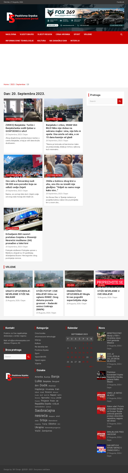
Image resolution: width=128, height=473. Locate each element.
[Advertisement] (64, 64)
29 (83, 362)
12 (72, 353)
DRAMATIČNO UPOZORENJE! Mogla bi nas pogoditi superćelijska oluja (78, 296)
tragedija (38, 424)
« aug (68, 366)
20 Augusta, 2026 (74, 304)
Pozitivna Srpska (13, 119)
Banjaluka (47, 381)
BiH (37, 385)
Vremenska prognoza (52, 428)
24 (91, 357)
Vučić (38, 430)
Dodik (43, 385)
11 (68, 353)
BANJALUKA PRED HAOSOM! (115, 433)
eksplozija (52, 386)
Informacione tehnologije (20, 41)
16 (87, 353)
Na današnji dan (58, 41)
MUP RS (46, 395)
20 (76, 357)
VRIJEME (11, 267)
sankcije (48, 407)
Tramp (44, 424)
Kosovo (48, 392)
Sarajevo (52, 416)
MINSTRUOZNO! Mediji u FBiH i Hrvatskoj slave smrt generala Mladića (114, 338)
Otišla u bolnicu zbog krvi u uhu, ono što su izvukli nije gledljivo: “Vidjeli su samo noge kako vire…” (63, 186)
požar (58, 398)
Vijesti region (45, 34)
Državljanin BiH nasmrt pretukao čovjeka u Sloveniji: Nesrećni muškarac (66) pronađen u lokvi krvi (21, 239)
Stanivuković (52, 421)
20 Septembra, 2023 (14, 134)
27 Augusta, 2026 (114, 346)
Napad (53, 395)
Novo (102, 327)
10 (91, 348)
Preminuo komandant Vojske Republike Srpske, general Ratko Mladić (115, 377)
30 (87, 362)
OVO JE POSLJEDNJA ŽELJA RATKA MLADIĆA (113, 357)
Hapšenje (39, 389)
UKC (58, 424)
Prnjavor (45, 401)
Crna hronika (63, 34)
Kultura (41, 41)
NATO (59, 395)
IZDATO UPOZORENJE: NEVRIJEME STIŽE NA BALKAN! (18, 294)
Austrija (47, 377)
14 (79, 353)
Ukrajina (39, 427)
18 (68, 357)
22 (83, 357)
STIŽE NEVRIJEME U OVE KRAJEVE (108, 293)
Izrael (42, 392)
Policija (53, 398)
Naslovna (11, 34)
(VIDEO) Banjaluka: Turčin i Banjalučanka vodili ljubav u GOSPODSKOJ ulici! (20, 128)
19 (72, 357)
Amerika (39, 377)
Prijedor (37, 401)
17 (91, 353)
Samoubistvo (40, 407)
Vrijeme (88, 34)
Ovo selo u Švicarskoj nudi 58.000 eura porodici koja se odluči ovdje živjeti (21, 184)
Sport (77, 34)
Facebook (120, 2)
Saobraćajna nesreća (45, 413)
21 (79, 357)
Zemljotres (47, 431)
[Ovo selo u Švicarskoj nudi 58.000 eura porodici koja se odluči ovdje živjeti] (23, 166)
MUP (41, 395)
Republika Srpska (43, 404)
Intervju (75, 41)
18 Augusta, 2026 (104, 297)
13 (76, 353)
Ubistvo (52, 423)
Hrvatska (50, 389)
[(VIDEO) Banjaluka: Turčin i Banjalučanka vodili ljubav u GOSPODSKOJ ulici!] (23, 110)
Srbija (43, 420)
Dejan (25, 134)
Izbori (37, 392)
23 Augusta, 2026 (43, 313)
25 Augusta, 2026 (13, 301)
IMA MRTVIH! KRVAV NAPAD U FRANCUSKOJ (114, 447)
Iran (57, 389)
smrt (58, 416)
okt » (91, 366)
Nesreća (37, 398)
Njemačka (45, 398)
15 (83, 353)
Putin (52, 401)
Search (119, 101)
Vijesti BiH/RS (27, 34)
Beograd (55, 381)
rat (57, 401)
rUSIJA (55, 404)
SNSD (37, 421)
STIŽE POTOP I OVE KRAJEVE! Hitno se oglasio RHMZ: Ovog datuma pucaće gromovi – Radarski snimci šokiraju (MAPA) (47, 300)
